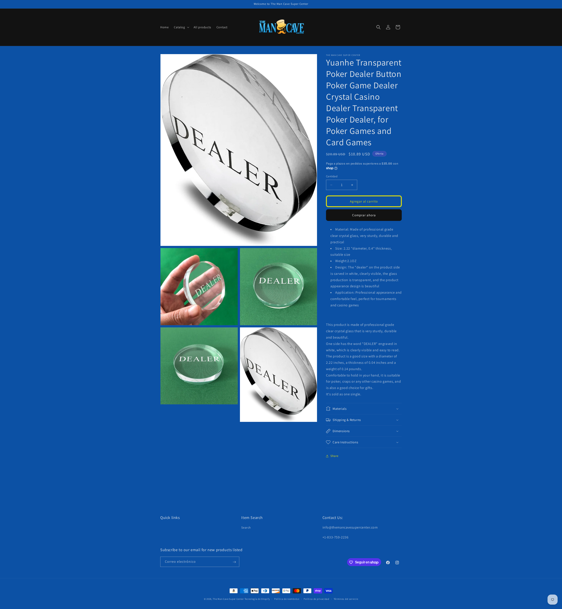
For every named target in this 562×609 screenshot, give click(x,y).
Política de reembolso (286, 598)
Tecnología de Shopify (257, 598)
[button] (181, 27)
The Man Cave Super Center (228, 598)
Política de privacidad (316, 598)
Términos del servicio (346, 598)
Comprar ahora (364, 215)
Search (246, 528)
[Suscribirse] (234, 562)
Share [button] (334, 456)
